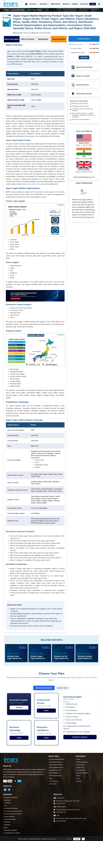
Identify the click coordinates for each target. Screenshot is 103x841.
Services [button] (32, 4)
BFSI (5, 805)
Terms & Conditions (82, 762)
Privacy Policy (61, 839)
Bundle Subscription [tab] (44, 688)
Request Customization (84, 67)
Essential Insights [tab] (19, 701)
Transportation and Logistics (12, 833)
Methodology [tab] (43, 39)
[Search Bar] (99, 4)
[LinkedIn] (5, 789)
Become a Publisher (82, 773)
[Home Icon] (26, 4)
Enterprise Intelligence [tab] (44, 730)
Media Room (55, 4)
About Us (66, 4)
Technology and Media (10, 830)
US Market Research (55, 770)
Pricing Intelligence (55, 773)
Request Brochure (82, 85)
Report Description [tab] (12, 39)
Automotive (7, 803)
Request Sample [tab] (59, 39)
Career (79, 759)
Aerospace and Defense (11, 797)
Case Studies (53, 784)
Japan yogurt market (33, 184)
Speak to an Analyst (83, 76)
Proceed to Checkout (80, 737)
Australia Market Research (57, 759)
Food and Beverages (10, 819)
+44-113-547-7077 (61, 812)
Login (93, 4)
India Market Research (56, 762)
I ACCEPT (76, 839)
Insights (75, 4)
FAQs (78, 775)
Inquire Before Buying (84, 93)
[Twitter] (13, 789)
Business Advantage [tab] (17, 730)
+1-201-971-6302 (60, 803)
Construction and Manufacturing (13, 811)
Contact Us (84, 4)
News (78, 778)
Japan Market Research (56, 765)
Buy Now (84, 57)
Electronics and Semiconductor (12, 814)
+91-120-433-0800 (61, 821)
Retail (6, 827)
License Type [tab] (62, 688)
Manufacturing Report (56, 775)
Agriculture (7, 800)
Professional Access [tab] (44, 703)
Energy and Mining (9, 816)
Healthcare (7, 822)
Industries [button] (44, 4)
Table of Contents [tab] (27, 39)
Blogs (51, 778)
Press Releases (54, 781)
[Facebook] (9, 789)
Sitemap (79, 781)
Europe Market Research (56, 767)
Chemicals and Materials (11, 808)
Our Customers (81, 770)
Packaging (7, 824)
